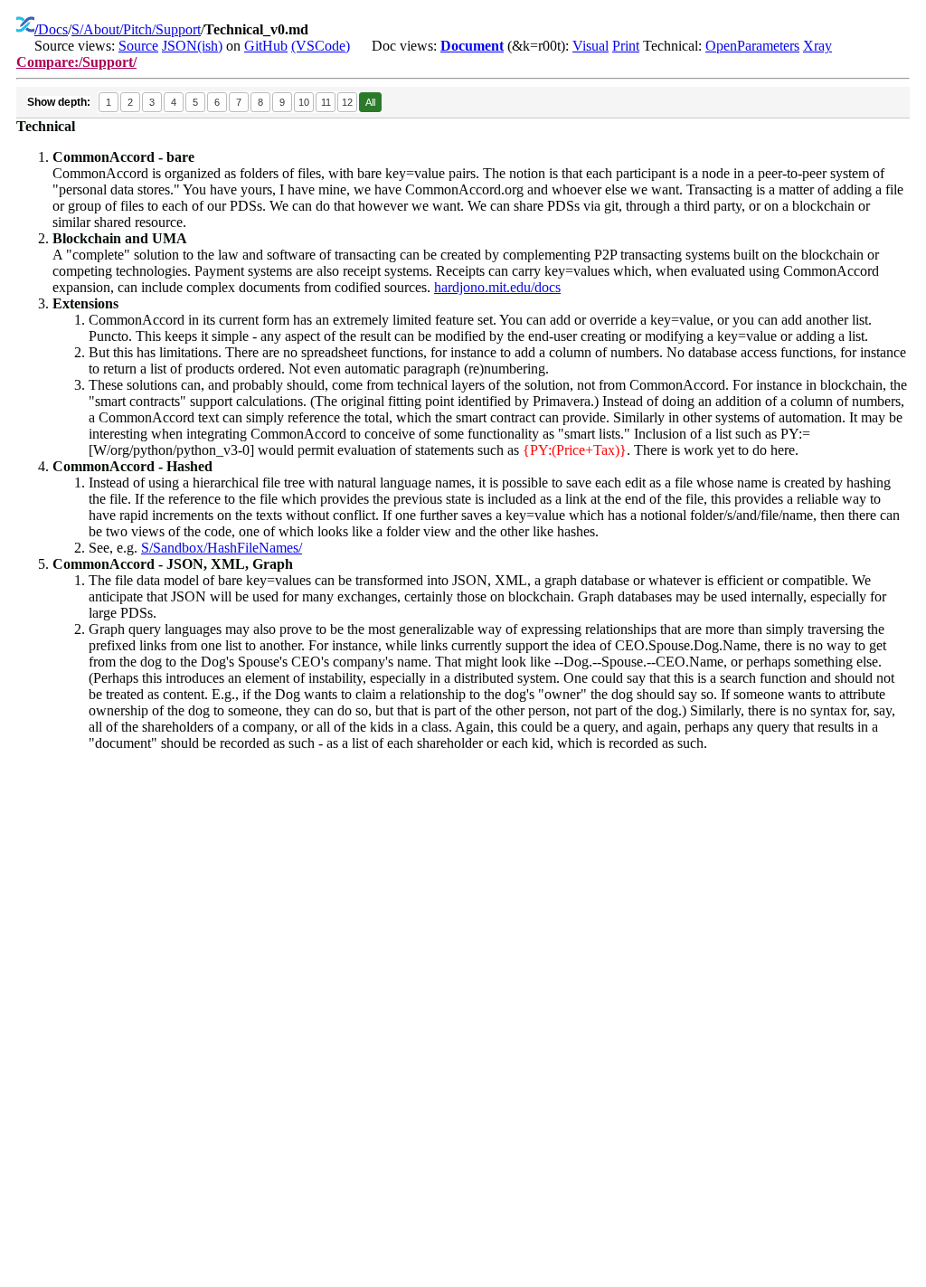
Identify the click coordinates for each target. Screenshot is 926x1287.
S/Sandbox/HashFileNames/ (221, 547)
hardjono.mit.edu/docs (497, 287)
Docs (53, 29)
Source (138, 45)
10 (303, 102)
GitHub (266, 45)
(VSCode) (320, 45)
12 (347, 102)
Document (472, 45)
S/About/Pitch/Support (136, 29)
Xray (817, 45)
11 (326, 102)
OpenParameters (752, 45)
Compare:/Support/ (76, 62)
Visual (590, 45)
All (370, 102)
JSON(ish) (192, 45)
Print (625, 45)
